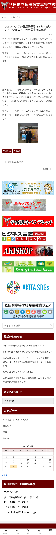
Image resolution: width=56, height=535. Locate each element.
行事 (5, 432)
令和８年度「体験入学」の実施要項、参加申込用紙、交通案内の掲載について (28, 380)
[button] (51, 325)
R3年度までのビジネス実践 (16, 419)
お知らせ (8, 151)
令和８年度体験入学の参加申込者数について (24, 345)
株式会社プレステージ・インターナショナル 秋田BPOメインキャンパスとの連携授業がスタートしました (27, 362)
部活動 (18, 151)
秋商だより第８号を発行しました (18, 372)
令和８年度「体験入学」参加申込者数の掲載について (28, 352)
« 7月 (4, 475)
